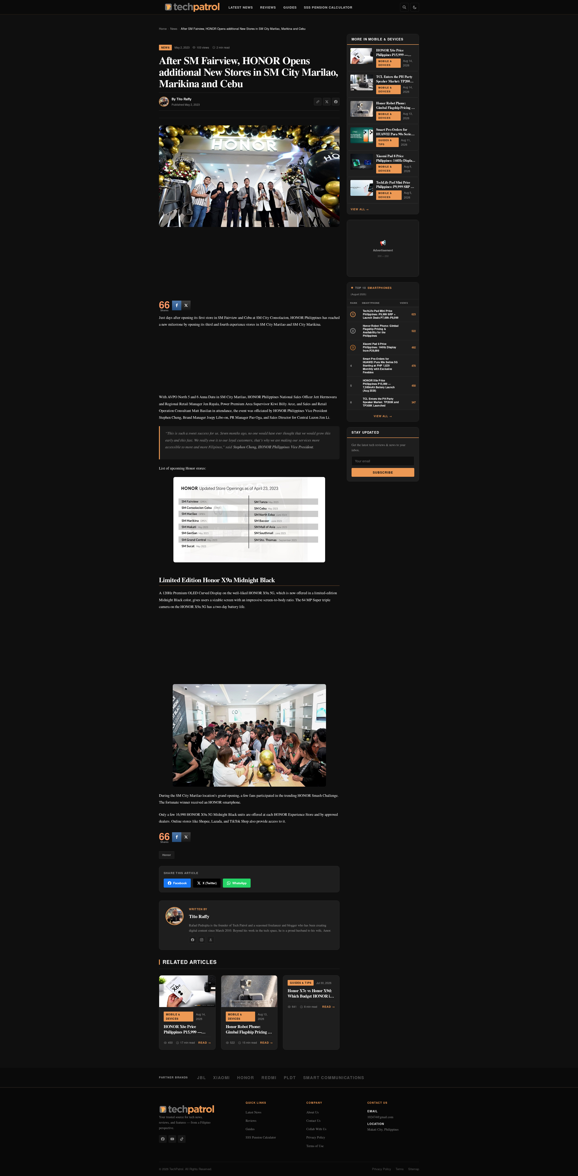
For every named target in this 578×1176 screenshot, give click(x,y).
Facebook (180, 883)
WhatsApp (239, 883)
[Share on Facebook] (336, 101)
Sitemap (413, 1169)
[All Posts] (210, 939)
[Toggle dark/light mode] (414, 7)
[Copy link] (318, 101)
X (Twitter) (210, 883)
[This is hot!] (176, 305)
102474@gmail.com (380, 1117)
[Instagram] (201, 939)
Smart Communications (333, 1077)
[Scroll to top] (566, 1167)
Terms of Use (315, 1146)
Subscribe (383, 472)
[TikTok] (182, 1139)
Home (163, 28)
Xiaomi (221, 1077)
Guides (290, 7)
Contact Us (313, 1120)
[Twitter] (186, 305)
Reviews (268, 7)
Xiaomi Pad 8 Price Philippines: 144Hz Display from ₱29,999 (395, 160)
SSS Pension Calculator (328, 7)
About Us (312, 1112)
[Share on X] (327, 101)
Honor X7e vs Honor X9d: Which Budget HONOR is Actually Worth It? (310, 995)
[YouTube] (172, 1139)
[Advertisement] (249, 265)
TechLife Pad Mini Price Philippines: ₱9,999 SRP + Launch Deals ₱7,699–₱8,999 (394, 189)
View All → (360, 209)
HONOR (245, 1077)
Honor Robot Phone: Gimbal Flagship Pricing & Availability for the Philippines (248, 1034)
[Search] (404, 7)
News (173, 28)
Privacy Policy (315, 1137)
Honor (166, 855)
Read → (204, 1042)
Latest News (240, 7)
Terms (400, 1169)
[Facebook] (192, 939)
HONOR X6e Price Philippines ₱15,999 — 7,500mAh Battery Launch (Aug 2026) (186, 1034)
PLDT (290, 1077)
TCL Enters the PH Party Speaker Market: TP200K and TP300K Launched (394, 81)
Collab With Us (316, 1129)
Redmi (269, 1077)
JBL (201, 1077)
